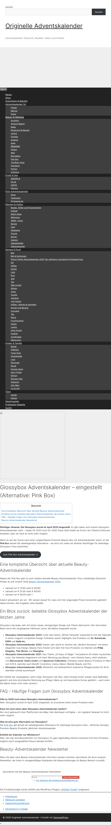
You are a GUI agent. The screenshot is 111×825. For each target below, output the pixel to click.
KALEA (14, 269)
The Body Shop (18, 162)
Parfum (14, 169)
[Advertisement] (55, 67)
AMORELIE (15, 178)
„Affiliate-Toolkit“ (69, 789)
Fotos (13, 195)
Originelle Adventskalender (44, 25)
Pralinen (14, 333)
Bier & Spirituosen (18, 256)
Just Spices (16, 301)
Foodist (14, 295)
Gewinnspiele (12, 401)
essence (14, 140)
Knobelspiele (16, 356)
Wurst (13, 317)
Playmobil (15, 363)
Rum (13, 275)
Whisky (14, 288)
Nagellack (15, 166)
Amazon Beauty (18, 124)
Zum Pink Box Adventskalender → (20, 554)
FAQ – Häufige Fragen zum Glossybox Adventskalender (28, 517)
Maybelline (15, 156)
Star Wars (15, 385)
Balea (13, 127)
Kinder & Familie (13, 343)
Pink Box (15, 159)
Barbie (14, 346)
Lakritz (14, 327)
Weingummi (16, 340)
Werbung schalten (15, 799)
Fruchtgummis (17, 321)
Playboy (14, 188)
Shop (8, 97)
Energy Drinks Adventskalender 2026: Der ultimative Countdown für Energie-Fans (47, 259)
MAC (13, 153)
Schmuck (15, 172)
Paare (13, 114)
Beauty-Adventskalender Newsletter (19, 520)
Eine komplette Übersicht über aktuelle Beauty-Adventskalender (32, 511)
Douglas (14, 136)
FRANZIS (15, 350)
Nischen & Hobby (14, 204)
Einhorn (14, 375)
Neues (8, 94)
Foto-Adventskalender (16, 191)
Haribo (14, 324)
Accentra (15, 120)
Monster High (17, 379)
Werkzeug (15, 217)
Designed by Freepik (16, 809)
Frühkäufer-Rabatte (15, 404)
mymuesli (15, 311)
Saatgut (14, 240)
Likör (13, 272)
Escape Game (17, 369)
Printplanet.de (17, 201)
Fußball (14, 211)
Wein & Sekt (16, 285)
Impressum (11, 796)
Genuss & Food (13, 249)
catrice (14, 133)
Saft (12, 279)
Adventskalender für (15, 104)
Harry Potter (16, 372)
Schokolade (16, 337)
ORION (14, 185)
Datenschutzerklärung (17, 803)
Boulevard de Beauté (20, 130)
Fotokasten (16, 198)
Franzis (14, 233)
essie (13, 143)
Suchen (9, 7)
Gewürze (15, 298)
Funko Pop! (16, 353)
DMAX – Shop (17, 220)
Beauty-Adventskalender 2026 (44, 581)
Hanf (13, 227)
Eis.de (13, 182)
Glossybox (15, 146)
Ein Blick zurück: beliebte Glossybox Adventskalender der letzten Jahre (36, 514)
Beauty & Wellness (14, 117)
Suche (8, 407)
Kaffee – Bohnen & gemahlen (23, 304)
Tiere (8, 391)
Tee (12, 282)
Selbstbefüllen (17, 243)
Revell (13, 366)
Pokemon (15, 382)
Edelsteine (15, 230)
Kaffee (14, 266)
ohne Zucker (16, 330)
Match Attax (16, 214)
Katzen (14, 398)
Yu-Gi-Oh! (15, 388)
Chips (13, 291)
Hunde (14, 395)
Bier (12, 253)
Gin (12, 262)
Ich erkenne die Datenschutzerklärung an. (57, 780)
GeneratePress (60, 817)
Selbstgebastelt (18, 246)
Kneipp (14, 149)
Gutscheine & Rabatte (16, 101)
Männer (14, 111)
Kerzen (14, 237)
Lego (13, 359)
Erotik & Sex (11, 175)
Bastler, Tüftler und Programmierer (26, 208)
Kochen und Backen (19, 308)
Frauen (14, 107)
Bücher (14, 224)
